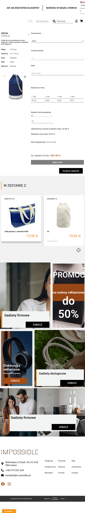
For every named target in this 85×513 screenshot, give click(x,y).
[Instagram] (9, 484)
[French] (83, 2)
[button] (25, 77)
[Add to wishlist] (28, 34)
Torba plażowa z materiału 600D (16, 232)
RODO (63, 498)
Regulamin (47, 498)
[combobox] (63, 21)
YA (48, 232)
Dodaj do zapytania (71, 171)
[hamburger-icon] (30, 21)
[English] (81, 2)
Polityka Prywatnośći (55, 498)
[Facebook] (3, 484)
